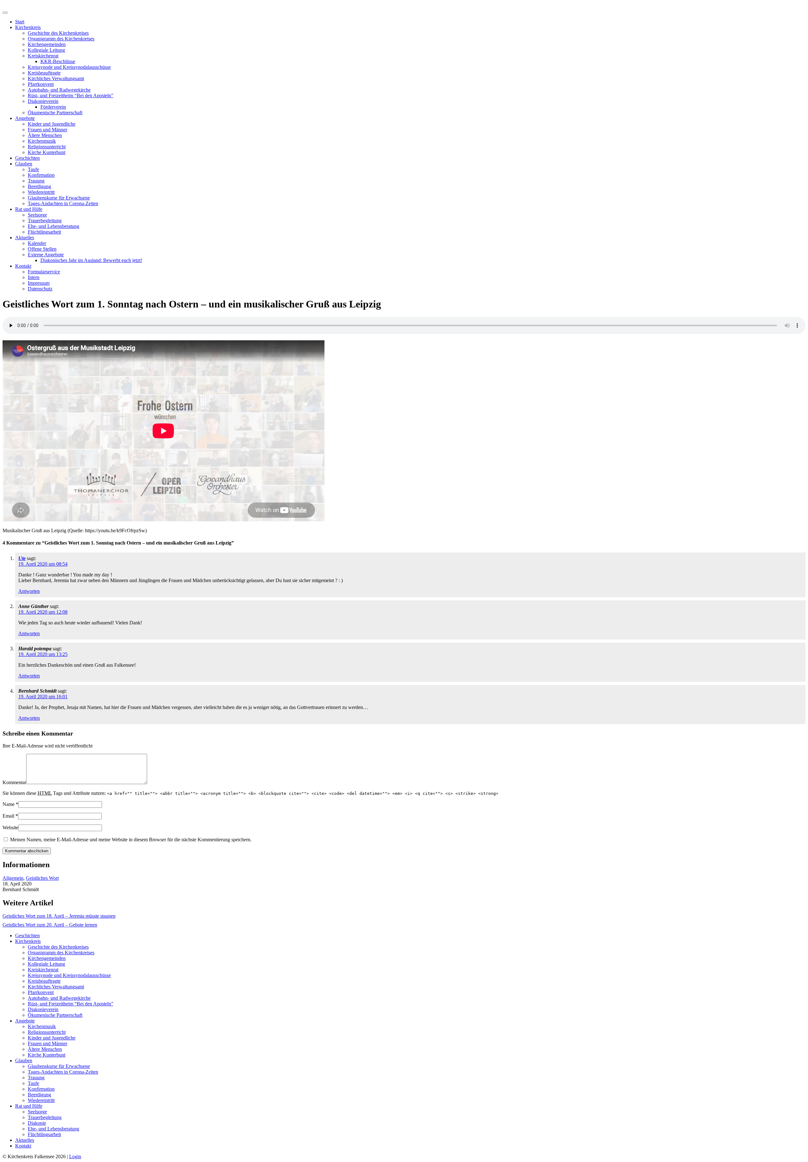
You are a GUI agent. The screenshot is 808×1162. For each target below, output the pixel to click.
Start (19, 21)
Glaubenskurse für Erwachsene (59, 197)
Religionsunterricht (47, 146)
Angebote (25, 118)
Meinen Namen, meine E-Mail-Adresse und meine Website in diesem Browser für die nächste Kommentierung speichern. (131, 839)
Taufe (33, 169)
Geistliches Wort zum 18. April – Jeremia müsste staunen (59, 916)
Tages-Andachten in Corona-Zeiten (63, 203)
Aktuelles (24, 237)
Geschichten (27, 158)
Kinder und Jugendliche (51, 124)
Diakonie (37, 1123)
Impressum (39, 283)
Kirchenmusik (42, 141)
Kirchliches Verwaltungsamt (56, 78)
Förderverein (53, 107)
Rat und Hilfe (28, 209)
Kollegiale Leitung (46, 50)
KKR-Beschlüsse (57, 61)
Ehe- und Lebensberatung (53, 226)
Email (8, 816)
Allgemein (13, 878)
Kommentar (14, 782)
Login (75, 1156)
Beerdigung (39, 186)
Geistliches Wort (42, 878)
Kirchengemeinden (47, 44)
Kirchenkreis (28, 27)
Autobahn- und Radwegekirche (59, 89)
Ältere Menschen (45, 135)
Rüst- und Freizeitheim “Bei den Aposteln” (70, 95)
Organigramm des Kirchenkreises (61, 38)
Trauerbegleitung (45, 220)
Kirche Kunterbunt (46, 152)
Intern (33, 277)
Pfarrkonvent (41, 84)
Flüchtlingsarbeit (44, 232)
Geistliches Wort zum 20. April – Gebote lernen (50, 924)
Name (9, 804)
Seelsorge (37, 215)
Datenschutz (40, 288)
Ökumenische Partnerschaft (55, 112)
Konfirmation (41, 175)
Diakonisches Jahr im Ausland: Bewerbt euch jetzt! (91, 260)
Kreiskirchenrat (43, 55)
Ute (22, 558)
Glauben (23, 163)
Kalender (37, 243)
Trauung (36, 180)
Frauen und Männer (47, 129)
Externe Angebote (46, 254)
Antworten (29, 591)
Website (10, 827)
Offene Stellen (42, 249)
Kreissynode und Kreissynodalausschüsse (69, 67)
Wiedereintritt (41, 192)
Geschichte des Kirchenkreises (58, 33)
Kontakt (23, 266)
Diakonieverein (43, 101)
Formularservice (44, 271)
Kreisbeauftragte (44, 72)
